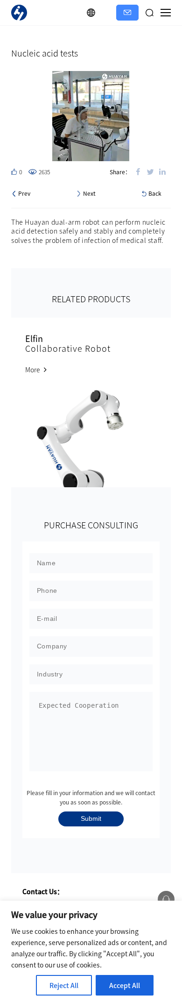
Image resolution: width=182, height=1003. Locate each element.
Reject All (63, 985)
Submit (91, 818)
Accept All (124, 985)
